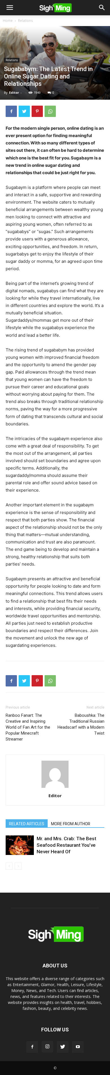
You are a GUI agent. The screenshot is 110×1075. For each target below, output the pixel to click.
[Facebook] (11, 111)
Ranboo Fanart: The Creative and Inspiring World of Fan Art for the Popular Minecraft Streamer (28, 727)
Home (8, 20)
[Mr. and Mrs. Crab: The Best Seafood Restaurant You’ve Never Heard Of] (20, 845)
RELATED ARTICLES (26, 824)
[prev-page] (9, 866)
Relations (25, 20)
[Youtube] (77, 1047)
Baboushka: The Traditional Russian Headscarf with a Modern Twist (81, 724)
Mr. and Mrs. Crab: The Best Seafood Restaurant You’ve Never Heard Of (66, 845)
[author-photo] (55, 787)
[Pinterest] (37, 111)
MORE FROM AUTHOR (70, 824)
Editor (14, 92)
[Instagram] (47, 1046)
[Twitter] (24, 111)
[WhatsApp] (50, 111)
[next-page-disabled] (18, 866)
